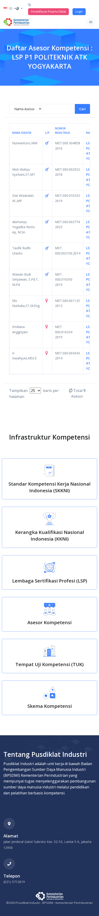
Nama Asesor (21, 133)
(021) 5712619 (14, 882)
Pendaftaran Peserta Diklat (48, 12)
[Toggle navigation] (91, 22)
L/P (47, 133)
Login (79, 12)
